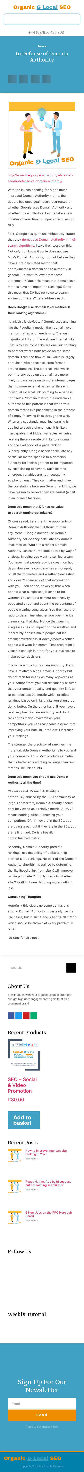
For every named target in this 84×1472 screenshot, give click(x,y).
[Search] (71, 968)
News (42, 46)
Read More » (31, 1158)
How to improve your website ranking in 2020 (46, 1152)
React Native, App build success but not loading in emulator (48, 1183)
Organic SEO (42, 7)
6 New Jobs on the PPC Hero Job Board (48, 1214)
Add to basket (22, 1120)
